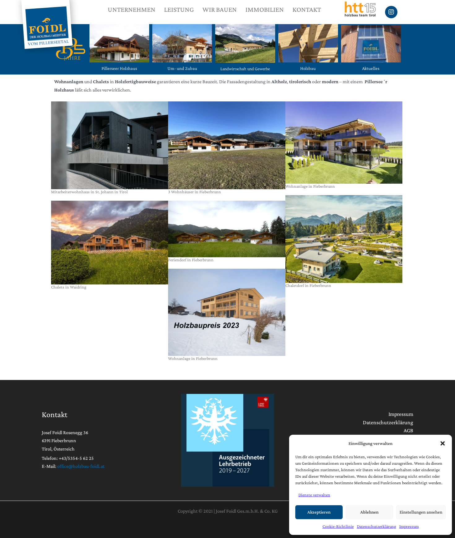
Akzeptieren (319, 512)
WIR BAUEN (219, 9)
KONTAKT (306, 9)
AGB (408, 430)
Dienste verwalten (314, 494)
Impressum (409, 526)
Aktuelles (370, 68)
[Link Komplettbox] (109, 151)
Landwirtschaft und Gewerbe (245, 68)
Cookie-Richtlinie (338, 526)
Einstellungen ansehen (421, 512)
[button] (443, 443)
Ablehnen (369, 512)
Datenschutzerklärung (376, 526)
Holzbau (308, 68)
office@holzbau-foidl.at (80, 466)
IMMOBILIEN (264, 9)
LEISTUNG (179, 9)
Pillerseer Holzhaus (119, 68)
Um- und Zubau (182, 68)
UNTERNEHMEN (131, 9)
